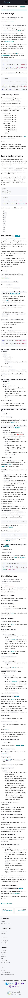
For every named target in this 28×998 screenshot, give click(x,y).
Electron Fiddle (4, 942)
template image (20, 745)
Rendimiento (4, 931)
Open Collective (5, 972)
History (3, 632)
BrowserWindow (5, 55)
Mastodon (3, 960)
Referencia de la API (6, 923)
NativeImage (4, 309)
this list (11, 527)
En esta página (5, 10)
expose (6, 30)
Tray (17, 53)
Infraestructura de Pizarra (7, 974)
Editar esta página (7, 903)
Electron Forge (4, 940)
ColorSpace (14, 639)
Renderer (11, 22)
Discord (3, 954)
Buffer (8, 354)
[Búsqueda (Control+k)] (25, 2)
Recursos (3, 952)
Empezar (3, 921)
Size (7, 300)
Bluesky (3, 956)
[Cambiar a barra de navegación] (2, 2)
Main (6, 22)
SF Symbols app (10, 541)
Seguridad (3, 933)
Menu (15, 557)
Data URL (12, 422)
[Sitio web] (2, 7)
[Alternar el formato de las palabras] (23, 64)
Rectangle (8, 760)
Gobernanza (4, 950)
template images (9, 41)
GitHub (3, 970)
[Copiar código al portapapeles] (25, 64)
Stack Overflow (5, 963)
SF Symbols (22, 557)
